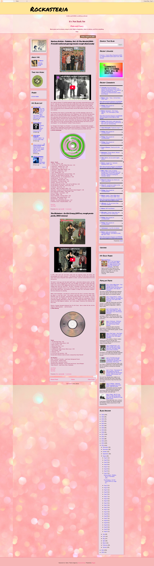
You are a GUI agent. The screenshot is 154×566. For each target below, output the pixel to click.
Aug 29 (106, 462)
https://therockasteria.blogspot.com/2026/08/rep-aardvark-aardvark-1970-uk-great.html (111, 167)
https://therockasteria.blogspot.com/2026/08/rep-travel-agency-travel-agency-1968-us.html (111, 117)
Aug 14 (106, 503)
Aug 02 (106, 529)
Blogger (93, 562)
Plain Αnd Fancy (105, 260)
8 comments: (69, 209)
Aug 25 (106, 471)
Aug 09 (106, 514)
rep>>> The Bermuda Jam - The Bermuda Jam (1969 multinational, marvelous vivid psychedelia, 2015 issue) (113, 360)
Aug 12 (106, 507)
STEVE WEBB (35, 96)
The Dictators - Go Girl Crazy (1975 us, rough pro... (110, 481)
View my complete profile (40, 64)
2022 (102, 423)
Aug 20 (106, 492)
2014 (102, 441)
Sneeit (121, 240)
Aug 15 (106, 500)
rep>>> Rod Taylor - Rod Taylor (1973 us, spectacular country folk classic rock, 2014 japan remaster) (114, 335)
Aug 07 (106, 518)
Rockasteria (49, 8)
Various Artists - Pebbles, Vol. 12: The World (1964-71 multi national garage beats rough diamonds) (72, 42)
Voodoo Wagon (37, 122)
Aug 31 (106, 458)
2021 (102, 425)
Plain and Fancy (77, 26)
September (106, 453)
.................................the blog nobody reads (39, 144)
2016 (102, 436)
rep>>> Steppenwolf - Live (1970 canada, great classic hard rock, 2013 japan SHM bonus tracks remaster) (113, 347)
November (105, 449)
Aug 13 (106, 505)
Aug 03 (106, 527)
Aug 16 (106, 498)
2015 (102, 438)
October (105, 451)
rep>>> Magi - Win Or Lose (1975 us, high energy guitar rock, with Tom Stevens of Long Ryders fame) (114, 396)
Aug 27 (106, 466)
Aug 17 (106, 496)
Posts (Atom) (76, 383)
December (105, 447)
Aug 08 (106, 516)
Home (73, 379)
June (104, 536)
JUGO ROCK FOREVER (36, 136)
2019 (102, 430)
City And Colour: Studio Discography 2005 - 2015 (42, 160)
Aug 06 (106, 520)
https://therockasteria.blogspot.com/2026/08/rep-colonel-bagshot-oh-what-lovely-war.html (111, 237)
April (104, 540)
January (105, 547)
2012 (102, 445)
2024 (102, 419)
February (105, 545)
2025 (102, 416)
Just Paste (53, 206)
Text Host (53, 371)
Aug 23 (106, 485)
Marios (41, 60)
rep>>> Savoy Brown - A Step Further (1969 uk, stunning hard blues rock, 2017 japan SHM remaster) (114, 298)
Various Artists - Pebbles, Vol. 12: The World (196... (110, 476)
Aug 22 (106, 487)
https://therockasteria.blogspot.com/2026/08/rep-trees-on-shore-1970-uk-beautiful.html (111, 102)
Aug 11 (106, 509)
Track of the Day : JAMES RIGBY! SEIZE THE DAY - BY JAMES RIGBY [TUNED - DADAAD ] (38, 149)
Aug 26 (106, 468)
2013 (102, 443)
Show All (44, 167)
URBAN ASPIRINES (38, 156)
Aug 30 (106, 460)
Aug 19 (106, 494)
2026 (102, 414)
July (104, 534)
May (104, 538)
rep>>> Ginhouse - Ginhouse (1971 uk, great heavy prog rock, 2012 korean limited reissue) (113, 323)
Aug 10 (106, 511)
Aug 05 (106, 522)
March (104, 543)
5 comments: (69, 374)
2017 (102, 434)
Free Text (53, 204)
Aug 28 (106, 464)
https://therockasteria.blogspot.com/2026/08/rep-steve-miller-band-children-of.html (111, 200)
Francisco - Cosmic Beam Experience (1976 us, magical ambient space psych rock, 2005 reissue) (111, 56)
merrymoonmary (81, 562)
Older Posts (91, 379)
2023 (102, 421)
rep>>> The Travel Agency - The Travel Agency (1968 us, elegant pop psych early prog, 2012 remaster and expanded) (114, 264)
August (105, 456)
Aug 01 (106, 531)
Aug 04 (106, 525)
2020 (102, 427)
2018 (102, 432)
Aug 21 (106, 489)
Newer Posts (54, 379)
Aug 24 (106, 473)
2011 (102, 550)
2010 (102, 552)
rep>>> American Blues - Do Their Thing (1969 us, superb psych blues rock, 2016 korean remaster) (114, 311)
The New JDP (36, 107)
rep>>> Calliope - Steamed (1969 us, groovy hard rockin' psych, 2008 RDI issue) (113, 385)
